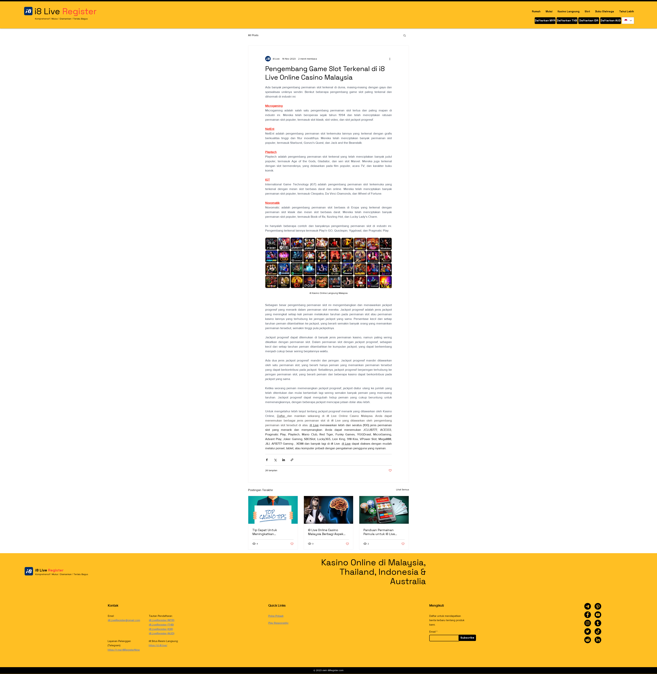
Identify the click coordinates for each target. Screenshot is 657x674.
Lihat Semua (402, 489)
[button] (404, 35)
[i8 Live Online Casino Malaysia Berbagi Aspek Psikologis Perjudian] (328, 510)
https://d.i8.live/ (158, 645)
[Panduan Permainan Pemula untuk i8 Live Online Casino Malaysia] (384, 510)
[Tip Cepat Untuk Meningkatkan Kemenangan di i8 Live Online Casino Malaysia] (273, 510)
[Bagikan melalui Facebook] (266, 459)
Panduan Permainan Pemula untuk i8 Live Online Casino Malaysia (380, 532)
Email (432, 631)
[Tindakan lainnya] (390, 59)
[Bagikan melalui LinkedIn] (283, 459)
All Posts (253, 35)
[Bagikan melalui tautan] (292, 459)
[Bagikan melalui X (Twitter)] (275, 459)
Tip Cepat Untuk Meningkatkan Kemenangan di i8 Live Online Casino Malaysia (269, 532)
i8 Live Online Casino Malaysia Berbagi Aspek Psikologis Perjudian (325, 532)
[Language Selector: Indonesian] (628, 20)
